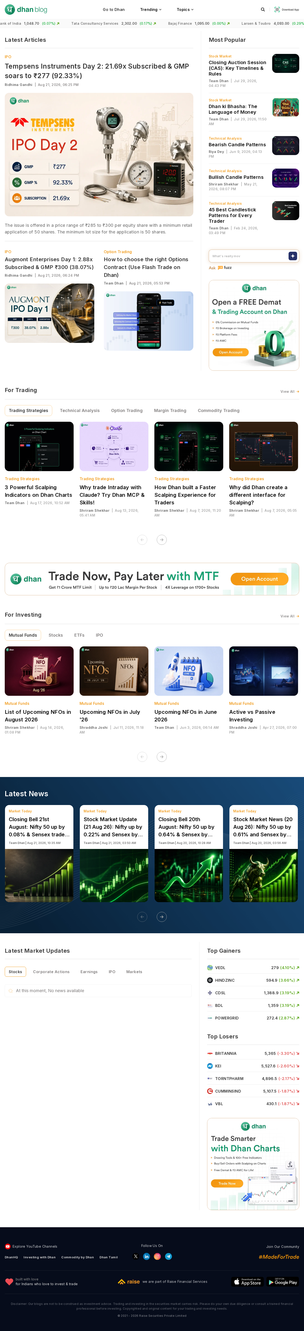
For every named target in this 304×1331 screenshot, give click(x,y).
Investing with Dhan (40, 1257)
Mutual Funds (23, 635)
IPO (8, 56)
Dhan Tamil (109, 1257)
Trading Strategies (28, 410)
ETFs (79, 635)
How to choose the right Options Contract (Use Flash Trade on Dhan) (146, 267)
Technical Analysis (80, 410)
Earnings (89, 971)
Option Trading (118, 251)
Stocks (56, 635)
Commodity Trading (219, 410)
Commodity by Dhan (77, 1257)
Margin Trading (170, 410)
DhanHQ (11, 1257)
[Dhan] (26, 9)
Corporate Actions (51, 971)
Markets (134, 971)
